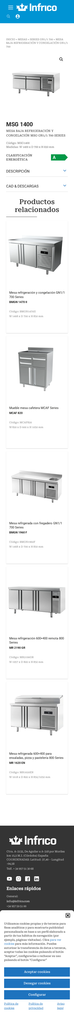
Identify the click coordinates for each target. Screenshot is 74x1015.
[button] (68, 915)
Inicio (10, 39)
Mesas (22, 39)
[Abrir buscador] (8, 16)
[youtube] (9, 880)
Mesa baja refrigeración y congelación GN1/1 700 (37, 43)
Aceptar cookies (37, 972)
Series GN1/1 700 (41, 39)
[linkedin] (36, 880)
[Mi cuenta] (18, 16)
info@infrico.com (18, 901)
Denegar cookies (37, 983)
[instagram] (18, 880)
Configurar (37, 995)
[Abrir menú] (11, 7)
